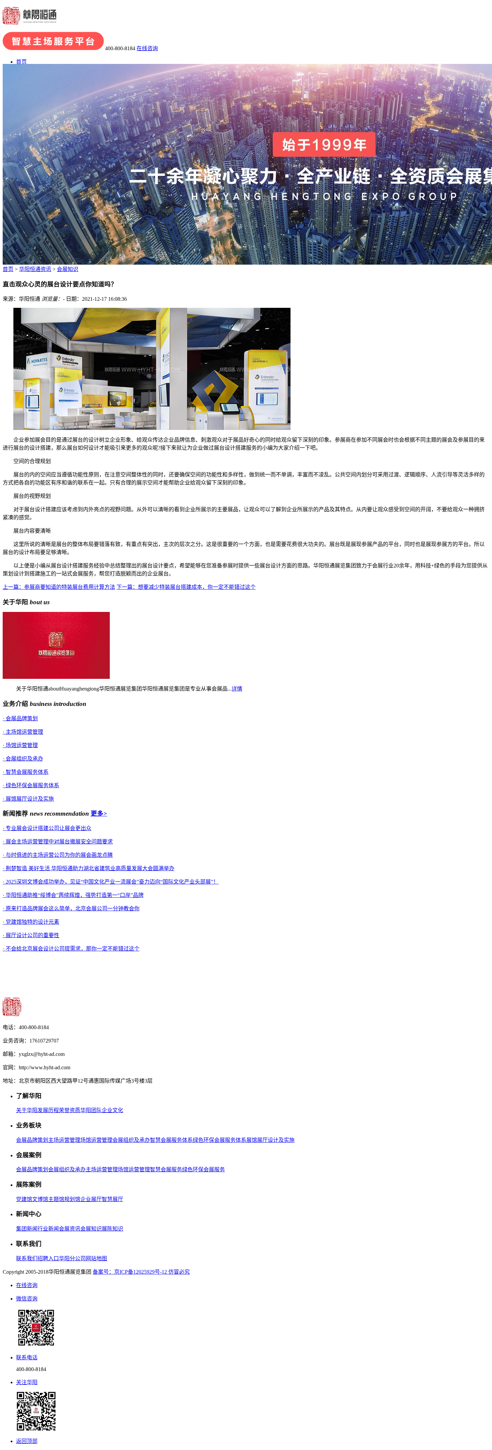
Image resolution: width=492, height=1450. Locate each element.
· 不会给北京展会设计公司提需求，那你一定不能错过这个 (71, 948)
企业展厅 (91, 1199)
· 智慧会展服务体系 (26, 772)
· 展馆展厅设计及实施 (28, 799)
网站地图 (96, 1258)
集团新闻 (26, 1229)
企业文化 (112, 1110)
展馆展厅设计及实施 (270, 1140)
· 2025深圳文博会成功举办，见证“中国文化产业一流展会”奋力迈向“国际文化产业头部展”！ (111, 882)
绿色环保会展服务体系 (219, 1140)
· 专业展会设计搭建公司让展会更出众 (47, 828)
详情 (237, 689)
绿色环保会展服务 (203, 1169)
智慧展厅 (112, 1199)
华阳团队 (91, 1110)
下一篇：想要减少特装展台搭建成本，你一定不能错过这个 (186, 587)
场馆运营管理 (96, 1140)
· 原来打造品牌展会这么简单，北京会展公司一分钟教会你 (71, 908)
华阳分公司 (72, 1258)
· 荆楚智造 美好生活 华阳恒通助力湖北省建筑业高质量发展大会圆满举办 (88, 868)
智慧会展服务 (166, 1169)
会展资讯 (69, 1229)
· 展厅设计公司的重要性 (31, 935)
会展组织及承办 (131, 1140)
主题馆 (56, 1199)
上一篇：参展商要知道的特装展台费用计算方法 (59, 587)
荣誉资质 (69, 1110)
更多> (99, 813)
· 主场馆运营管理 (23, 732)
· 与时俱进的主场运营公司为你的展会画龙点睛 (58, 855)
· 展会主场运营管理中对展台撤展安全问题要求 (58, 841)
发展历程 (48, 1110)
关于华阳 (26, 1110)
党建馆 (24, 1199)
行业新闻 (48, 1229)
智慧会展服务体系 (171, 1140)
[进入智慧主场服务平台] (53, 48)
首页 (21, 62)
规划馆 (72, 1199)
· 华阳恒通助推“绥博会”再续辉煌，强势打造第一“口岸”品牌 (73, 895)
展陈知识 (112, 1229)
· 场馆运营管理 (20, 745)
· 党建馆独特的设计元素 (31, 922)
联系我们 (26, 1258)
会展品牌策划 (32, 1140)
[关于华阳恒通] (56, 677)
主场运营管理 (64, 1140)
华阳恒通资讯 (35, 269)
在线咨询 (147, 48)
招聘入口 (48, 1258)
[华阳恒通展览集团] (29, 21)
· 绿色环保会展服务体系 (31, 785)
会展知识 (67, 269)
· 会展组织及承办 (23, 758)
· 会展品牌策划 (20, 718)
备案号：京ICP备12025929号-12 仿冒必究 (141, 1272)
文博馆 (40, 1199)
